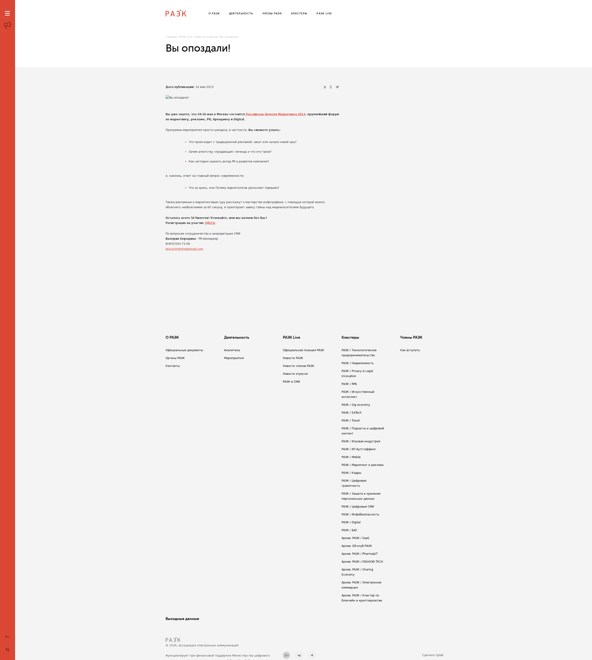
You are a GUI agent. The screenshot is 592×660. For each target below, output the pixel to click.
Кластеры (350, 337)
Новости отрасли (206, 36)
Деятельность (236, 337)
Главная (171, 36)
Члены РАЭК (411, 337)
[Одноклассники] (331, 87)
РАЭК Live (185, 36)
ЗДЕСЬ (210, 223)
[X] (337, 87)
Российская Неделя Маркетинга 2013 (275, 114)
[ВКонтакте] (325, 87)
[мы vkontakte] (299, 655)
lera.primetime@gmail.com (184, 249)
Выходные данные (182, 619)
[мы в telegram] (311, 655)
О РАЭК (172, 337)
